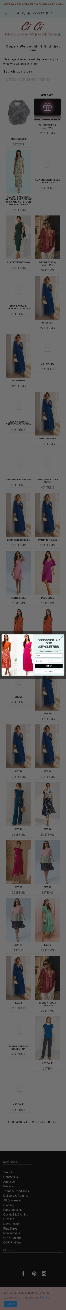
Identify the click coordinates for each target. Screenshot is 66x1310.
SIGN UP (48, 666)
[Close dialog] (62, 636)
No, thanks (49, 671)
